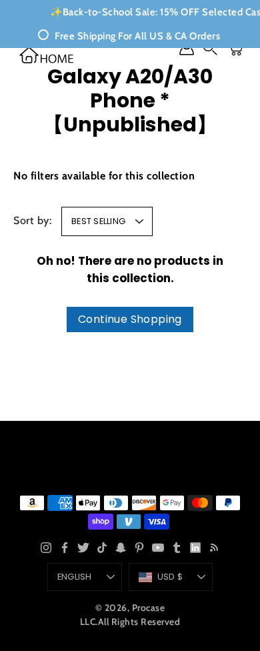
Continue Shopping (130, 319)
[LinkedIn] (195, 547)
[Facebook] (65, 547)
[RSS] (214, 547)
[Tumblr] (177, 547)
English (74, 576)
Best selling (98, 221)
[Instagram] (46, 547)
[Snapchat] (121, 547)
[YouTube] (158, 547)
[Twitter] (83, 547)
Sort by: (32, 220)
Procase (148, 607)
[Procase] (46, 55)
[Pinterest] (139, 547)
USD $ (170, 576)
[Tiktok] (102, 547)
